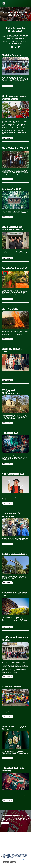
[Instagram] (16, 47)
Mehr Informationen (7, 85)
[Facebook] (12, 47)
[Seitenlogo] (3, 3)
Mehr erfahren (5, 822)
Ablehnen (13, 862)
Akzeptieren (6, 862)
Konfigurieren (23, 859)
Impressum (16, 859)
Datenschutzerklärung (7, 859)
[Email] (19, 47)
